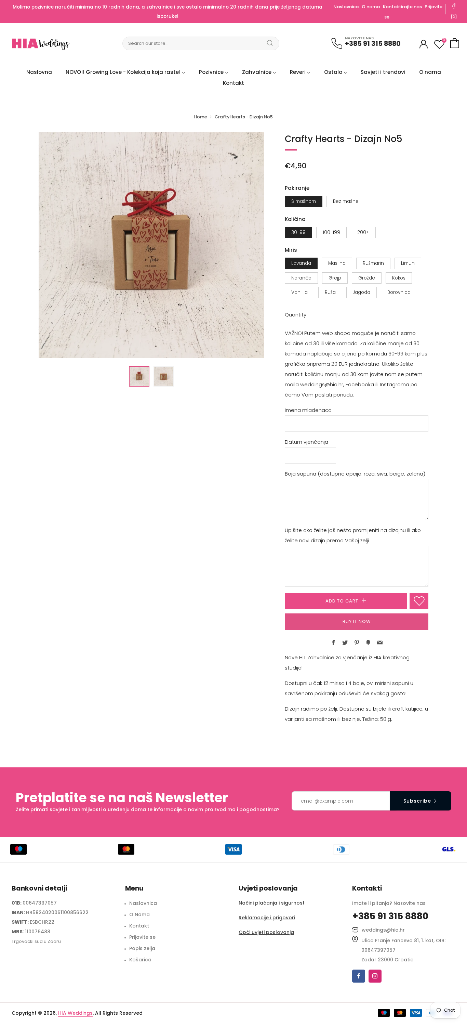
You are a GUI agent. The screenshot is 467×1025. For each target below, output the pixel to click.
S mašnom (303, 201)
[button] (139, 376)
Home (200, 117)
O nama (371, 6)
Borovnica (399, 292)
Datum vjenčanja (306, 441)
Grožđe (366, 278)
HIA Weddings (75, 1013)
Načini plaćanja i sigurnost (272, 902)
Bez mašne (346, 201)
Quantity (295, 314)
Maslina (337, 263)
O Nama (139, 914)
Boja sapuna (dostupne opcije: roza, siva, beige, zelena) (355, 473)
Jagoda (361, 292)
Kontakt (139, 925)
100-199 (331, 232)
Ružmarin (373, 263)
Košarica (140, 959)
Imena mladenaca (308, 410)
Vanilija (299, 292)
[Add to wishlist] (419, 601)
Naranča (301, 278)
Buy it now (357, 621)
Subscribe (417, 800)
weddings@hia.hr (383, 929)
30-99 (298, 232)
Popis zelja (142, 948)
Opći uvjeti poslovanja (266, 932)
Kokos (398, 278)
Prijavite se (142, 937)
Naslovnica (346, 6)
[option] (151, 245)
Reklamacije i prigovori (267, 917)
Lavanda (301, 263)
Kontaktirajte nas (403, 6)
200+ (363, 232)
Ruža (330, 292)
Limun (408, 263)
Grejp (335, 278)
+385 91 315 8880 (373, 43)
